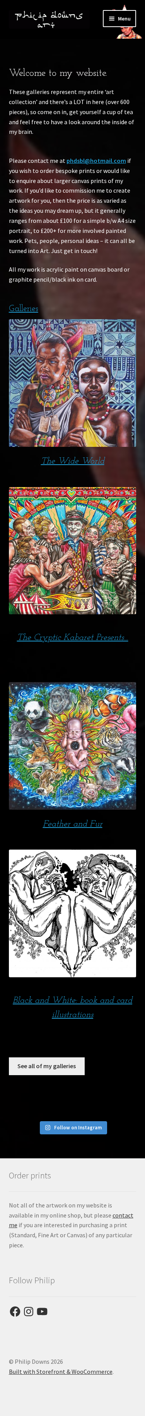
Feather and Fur (72, 824)
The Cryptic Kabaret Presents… (72, 637)
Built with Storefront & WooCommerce (61, 1371)
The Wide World (72, 461)
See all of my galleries (46, 1066)
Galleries (23, 308)
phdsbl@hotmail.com (96, 160)
